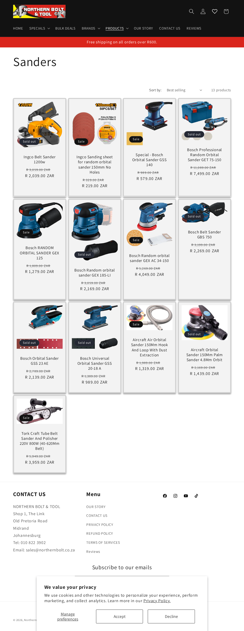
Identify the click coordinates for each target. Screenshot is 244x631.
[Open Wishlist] (214, 11)
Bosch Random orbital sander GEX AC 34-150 (149, 258)
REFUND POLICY (99, 533)
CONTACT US (96, 515)
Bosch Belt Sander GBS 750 (204, 235)
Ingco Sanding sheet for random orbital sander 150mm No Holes (94, 165)
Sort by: (155, 89)
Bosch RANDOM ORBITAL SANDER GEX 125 (39, 252)
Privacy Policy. (157, 600)
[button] (39, 28)
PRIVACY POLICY (99, 524)
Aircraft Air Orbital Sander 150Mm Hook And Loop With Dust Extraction (149, 348)
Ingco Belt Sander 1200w (40, 160)
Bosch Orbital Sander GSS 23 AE (39, 361)
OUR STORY (95, 506)
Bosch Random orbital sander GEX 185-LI (94, 272)
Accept (120, 616)
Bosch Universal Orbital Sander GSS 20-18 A (94, 363)
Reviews (93, 551)
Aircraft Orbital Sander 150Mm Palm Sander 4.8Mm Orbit (204, 354)
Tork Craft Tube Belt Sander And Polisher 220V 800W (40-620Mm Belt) (40, 441)
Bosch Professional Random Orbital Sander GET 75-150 (204, 154)
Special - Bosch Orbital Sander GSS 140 (149, 159)
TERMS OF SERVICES (103, 542)
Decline (171, 616)
